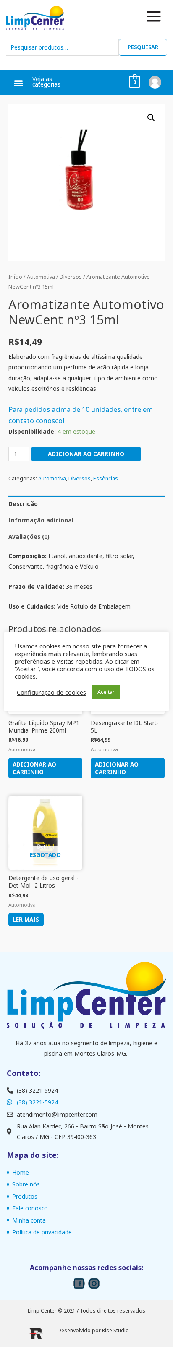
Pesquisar (143, 47)
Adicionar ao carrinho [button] (34, 768)
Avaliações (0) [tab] (29, 536)
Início (15, 276)
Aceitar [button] (106, 692)
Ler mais (26, 919)
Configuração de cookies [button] (51, 692)
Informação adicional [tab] (40, 520)
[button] (19, 83)
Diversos (71, 276)
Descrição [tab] (23, 504)
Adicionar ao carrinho (86, 454)
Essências (105, 478)
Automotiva (41, 276)
